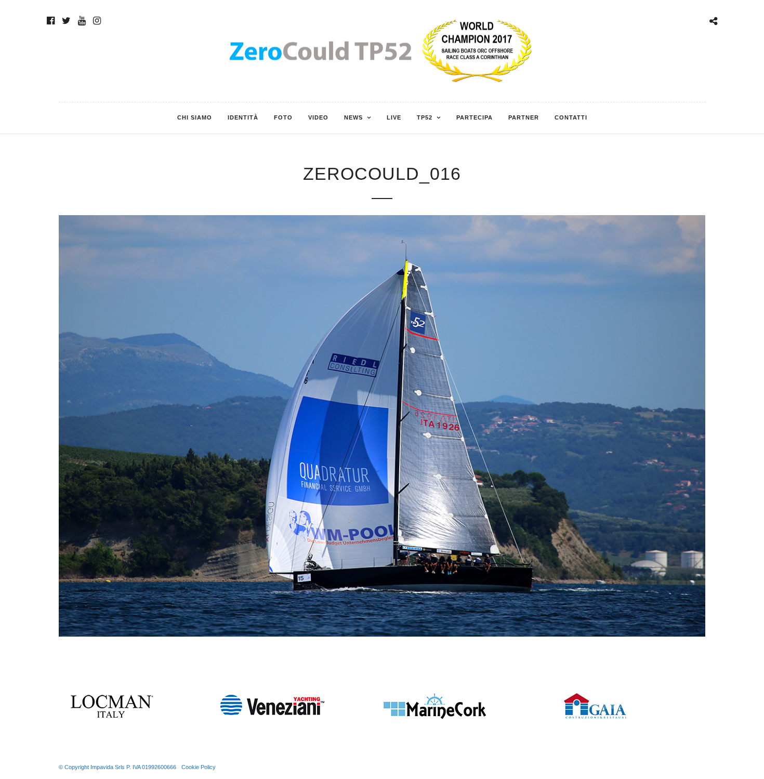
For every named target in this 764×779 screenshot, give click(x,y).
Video (318, 117)
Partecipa (474, 117)
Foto (283, 117)
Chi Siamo (194, 117)
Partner (523, 117)
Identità (243, 117)
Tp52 (424, 117)
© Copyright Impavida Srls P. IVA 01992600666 (117, 767)
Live (394, 117)
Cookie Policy (198, 767)
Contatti (571, 117)
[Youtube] (82, 20)
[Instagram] (97, 20)
